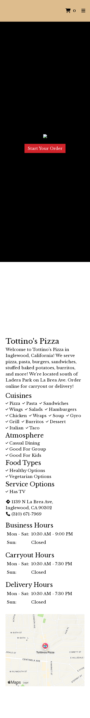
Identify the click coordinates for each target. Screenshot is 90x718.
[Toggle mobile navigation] (83, 11)
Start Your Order (45, 148)
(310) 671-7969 (27, 514)
